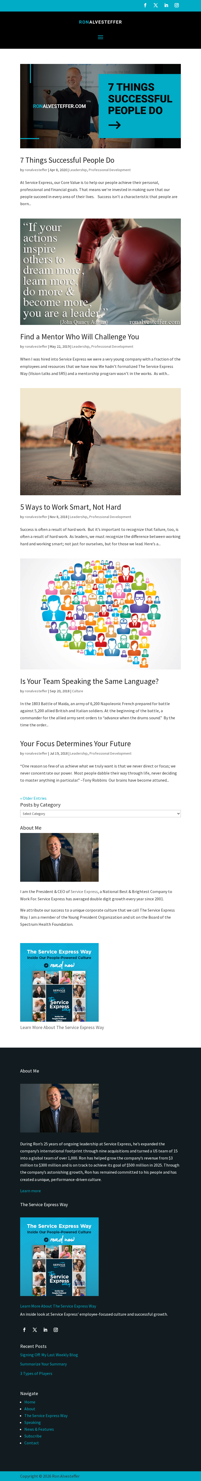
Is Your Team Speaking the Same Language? (89, 681)
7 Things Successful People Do (67, 160)
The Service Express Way (46, 1415)
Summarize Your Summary (43, 1363)
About (29, 1408)
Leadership (78, 169)
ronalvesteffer (36, 169)
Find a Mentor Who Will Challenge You (79, 336)
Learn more (30, 1190)
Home (29, 1401)
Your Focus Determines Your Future (75, 743)
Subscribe (33, 1436)
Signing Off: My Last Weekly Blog (49, 1354)
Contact (31, 1442)
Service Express (84, 891)
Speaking (32, 1422)
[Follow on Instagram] (176, 5)
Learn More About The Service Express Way (62, 1027)
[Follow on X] (156, 5)
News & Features (39, 1429)
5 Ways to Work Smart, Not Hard (70, 507)
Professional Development (110, 169)
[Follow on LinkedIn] (166, 5)
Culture (77, 691)
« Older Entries (33, 798)
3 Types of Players (36, 1373)
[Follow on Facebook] (145, 5)
